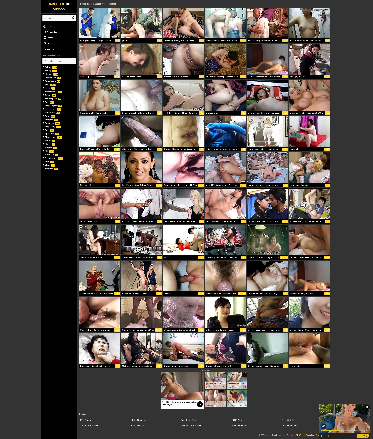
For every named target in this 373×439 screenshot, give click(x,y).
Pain (48, 102)
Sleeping (50, 120)
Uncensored (52, 109)
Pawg (49, 116)
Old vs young (53, 158)
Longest (50, 49)
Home (49, 27)
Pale (48, 130)
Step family (52, 127)
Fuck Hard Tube (188, 420)
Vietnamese (52, 78)
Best (48, 43)
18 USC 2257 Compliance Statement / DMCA (313, 435)
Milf (49, 151)
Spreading (51, 134)
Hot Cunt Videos (239, 425)
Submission (52, 81)
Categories (51, 32)
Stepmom (51, 123)
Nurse (49, 88)
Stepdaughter (53, 106)
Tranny (50, 95)
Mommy (51, 74)
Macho (49, 144)
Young (50, 71)
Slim (48, 162)
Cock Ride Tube (289, 425)
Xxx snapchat (52, 99)
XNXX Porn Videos (89, 425)
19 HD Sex (236, 420)
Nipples (50, 148)
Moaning (50, 169)
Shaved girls (53, 137)
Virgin (49, 165)
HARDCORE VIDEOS (58, 6)
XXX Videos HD (138, 425)
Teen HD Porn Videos (191, 425)
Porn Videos (86, 420)
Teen (50, 85)
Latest (49, 38)
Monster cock (53, 92)
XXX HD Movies (138, 420)
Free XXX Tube (289, 420)
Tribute (49, 141)
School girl (52, 113)
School (50, 67)
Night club (51, 155)
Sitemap (290, 435)
